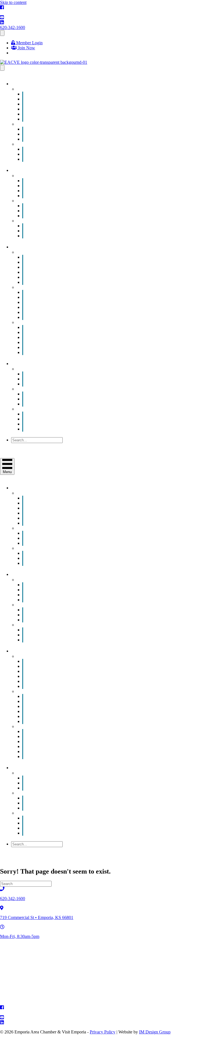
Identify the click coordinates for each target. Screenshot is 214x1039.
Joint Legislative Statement (57, 404)
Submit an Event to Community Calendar (70, 119)
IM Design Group (155, 1032)
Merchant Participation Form (59, 235)
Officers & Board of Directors (60, 424)
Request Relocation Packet (57, 352)
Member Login (29, 42)
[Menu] (2, 33)
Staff (38, 429)
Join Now (26, 47)
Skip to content (13, 2)
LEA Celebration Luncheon (58, 159)
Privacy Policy (102, 1032)
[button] (24, 445)
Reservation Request (52, 384)
